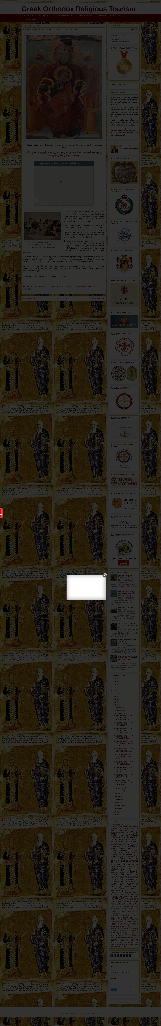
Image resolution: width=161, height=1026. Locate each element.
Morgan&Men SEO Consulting (82, 598)
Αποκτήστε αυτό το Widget (96, 598)
